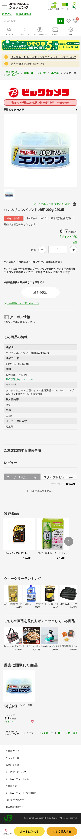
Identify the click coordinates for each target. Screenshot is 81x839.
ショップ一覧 (12, 758)
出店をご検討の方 (15, 800)
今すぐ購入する (62, 831)
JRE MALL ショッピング (11, 73)
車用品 (55, 73)
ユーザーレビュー (22, 477)
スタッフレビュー (59, 477)
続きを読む (41, 292)
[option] (40, 150)
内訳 (75, 242)
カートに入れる (29, 831)
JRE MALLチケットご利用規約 (21, 793)
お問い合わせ (12, 765)
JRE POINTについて (16, 772)
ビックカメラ (16, 109)
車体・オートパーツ (35, 73)
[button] (68, 541)
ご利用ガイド (12, 751)
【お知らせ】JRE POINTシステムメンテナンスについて (43, 57)
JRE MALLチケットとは (18, 779)
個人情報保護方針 (15, 807)
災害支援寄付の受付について (28, 63)
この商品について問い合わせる (54, 204)
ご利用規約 (11, 786)
